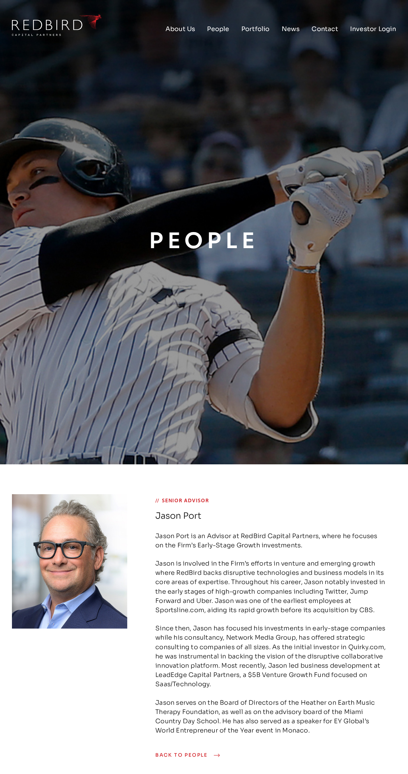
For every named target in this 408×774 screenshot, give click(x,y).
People (218, 29)
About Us (180, 29)
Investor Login (373, 29)
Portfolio (255, 29)
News (291, 29)
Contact (325, 29)
